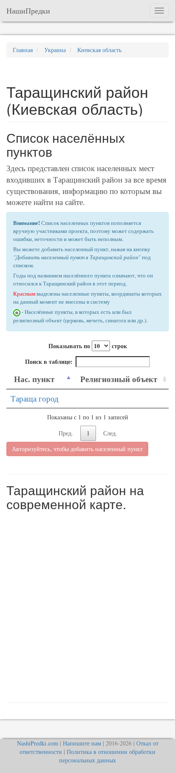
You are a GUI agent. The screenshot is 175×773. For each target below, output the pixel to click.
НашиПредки (28, 11)
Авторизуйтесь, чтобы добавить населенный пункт (77, 449)
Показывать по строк (87, 345)
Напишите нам (82, 743)
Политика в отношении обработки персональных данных (107, 756)
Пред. (66, 433)
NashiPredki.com (37, 743)
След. (110, 433)
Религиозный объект (118, 379)
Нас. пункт (34, 379)
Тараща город (35, 398)
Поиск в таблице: (49, 361)
